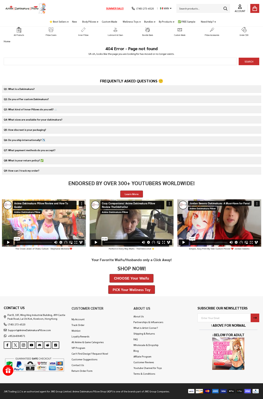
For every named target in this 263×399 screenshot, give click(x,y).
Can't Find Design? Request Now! (90, 353)
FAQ (135, 339)
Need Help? (207, 21)
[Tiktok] (55, 345)
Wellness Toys (131, 21)
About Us (138, 316)
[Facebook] (7, 345)
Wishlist (76, 330)
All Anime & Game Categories (88, 342)
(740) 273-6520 (16, 324)
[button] (19, 32)
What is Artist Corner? (145, 327)
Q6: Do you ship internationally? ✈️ (24, 139)
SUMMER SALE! (115, 8)
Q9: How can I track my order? (21, 170)
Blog (136, 350)
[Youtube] (31, 345)
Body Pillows (89, 21)
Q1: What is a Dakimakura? (19, 88)
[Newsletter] (255, 318)
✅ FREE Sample (186, 21)
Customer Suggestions (85, 359)
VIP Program (78, 347)
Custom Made (109, 21)
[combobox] (203, 8)
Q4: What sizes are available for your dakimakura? (33, 119)
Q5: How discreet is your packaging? (25, 129)
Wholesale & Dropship (146, 345)
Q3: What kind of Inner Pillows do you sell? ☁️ (30, 109)
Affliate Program (142, 356)
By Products (165, 21)
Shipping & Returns (144, 333)
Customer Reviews (143, 362)
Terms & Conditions (144, 373)
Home (7, 41)
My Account (78, 319)
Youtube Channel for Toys (147, 367)
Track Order (78, 324)
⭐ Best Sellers (58, 21)
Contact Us (78, 365)
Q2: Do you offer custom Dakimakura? (26, 99)
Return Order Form (82, 370)
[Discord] (39, 345)
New (74, 21)
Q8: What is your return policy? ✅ (23, 160)
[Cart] (254, 8)
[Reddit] (47, 345)
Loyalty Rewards (80, 336)
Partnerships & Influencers (148, 322)
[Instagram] (23, 345)
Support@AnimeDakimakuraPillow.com (29, 330)
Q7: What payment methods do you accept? (29, 150)
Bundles (148, 21)
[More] (66, 21)
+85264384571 (16, 335)
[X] (15, 345)
